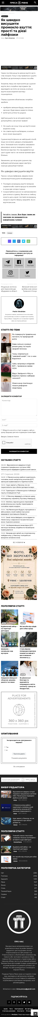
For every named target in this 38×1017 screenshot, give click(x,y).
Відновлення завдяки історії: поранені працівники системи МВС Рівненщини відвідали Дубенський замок (18, 467)
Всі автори (29, 1009)
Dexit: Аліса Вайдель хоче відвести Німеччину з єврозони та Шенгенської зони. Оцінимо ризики (18, 519)
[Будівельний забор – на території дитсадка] (9, 617)
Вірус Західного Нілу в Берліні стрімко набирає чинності (23, 375)
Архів (5, 1009)
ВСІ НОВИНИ (18, 542)
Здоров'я (11, 13)
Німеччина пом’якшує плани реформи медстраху (22, 385)
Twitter (27, 276)
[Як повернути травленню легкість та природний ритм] (6, 340)
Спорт (3, 897)
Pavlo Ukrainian (10, 38)
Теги (11, 1009)
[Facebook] (9, 1002)
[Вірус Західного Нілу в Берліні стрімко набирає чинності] (6, 380)
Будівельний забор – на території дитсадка (9, 629)
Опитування (19, 1009)
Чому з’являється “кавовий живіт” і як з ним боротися (24, 356)
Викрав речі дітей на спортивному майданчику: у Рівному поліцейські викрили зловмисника (18, 535)
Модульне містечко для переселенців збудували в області (9, 289)
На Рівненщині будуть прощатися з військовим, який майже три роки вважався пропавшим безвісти (18, 512)
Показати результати (19, 758)
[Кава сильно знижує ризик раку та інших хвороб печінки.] (6, 350)
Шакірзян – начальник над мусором (7, 651)
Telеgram (7, 265)
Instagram (10, 276)
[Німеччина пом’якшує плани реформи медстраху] (6, 389)
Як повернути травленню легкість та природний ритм (24, 336)
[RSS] (19, 1002)
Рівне (3, 882)
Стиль (3, 888)
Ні (6, 750)
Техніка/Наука (6, 891)
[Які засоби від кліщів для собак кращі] (28, 617)
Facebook (19, 265)
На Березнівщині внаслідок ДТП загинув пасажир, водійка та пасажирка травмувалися (17, 527)
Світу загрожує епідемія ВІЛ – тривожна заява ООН (23, 366)
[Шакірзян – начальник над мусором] (9, 639)
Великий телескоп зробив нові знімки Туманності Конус (29, 289)
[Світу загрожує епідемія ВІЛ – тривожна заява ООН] (6, 370)
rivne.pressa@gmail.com (25, 989)
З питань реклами (9, 1011)
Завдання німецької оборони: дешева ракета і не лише (9, 680)
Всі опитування (19, 767)
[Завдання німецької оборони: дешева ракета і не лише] (9, 668)
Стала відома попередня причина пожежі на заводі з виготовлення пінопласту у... (28, 653)
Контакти (20, 1011)
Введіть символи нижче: (10, 437)
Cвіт (2, 873)
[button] (35, 2)
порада (9, 233)
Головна (3, 13)
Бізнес (3, 885)
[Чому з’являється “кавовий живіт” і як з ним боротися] (6, 360)
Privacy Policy (30, 1011)
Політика (4, 876)
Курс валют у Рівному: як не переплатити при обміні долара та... (23, 820)
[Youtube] (29, 1002)
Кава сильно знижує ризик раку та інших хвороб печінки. (21, 346)
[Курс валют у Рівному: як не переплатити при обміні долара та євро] (6, 821)
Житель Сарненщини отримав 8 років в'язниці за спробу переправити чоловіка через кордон (17, 504)
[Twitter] (24, 1002)
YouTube (30, 265)
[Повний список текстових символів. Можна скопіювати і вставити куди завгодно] (6, 838)
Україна (4, 894)
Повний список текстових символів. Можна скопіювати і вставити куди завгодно (24, 838)
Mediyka (14, 1014)
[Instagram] (14, 1002)
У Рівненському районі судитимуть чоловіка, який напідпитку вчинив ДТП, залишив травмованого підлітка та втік (18, 479)
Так (7, 747)
